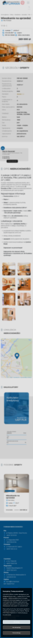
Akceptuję (16, 622)
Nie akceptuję (16, 627)
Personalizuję (16, 633)
